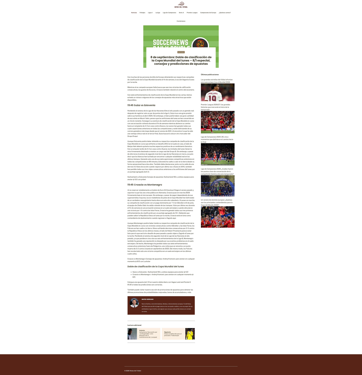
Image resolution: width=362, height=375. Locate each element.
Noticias (134, 12)
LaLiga (158, 12)
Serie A (181, 12)
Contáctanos (181, 21)
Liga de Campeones (169, 12)
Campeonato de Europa (208, 12)
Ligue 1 (150, 12)
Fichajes (142, 12)
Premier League (192, 12)
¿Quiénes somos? (225, 12)
